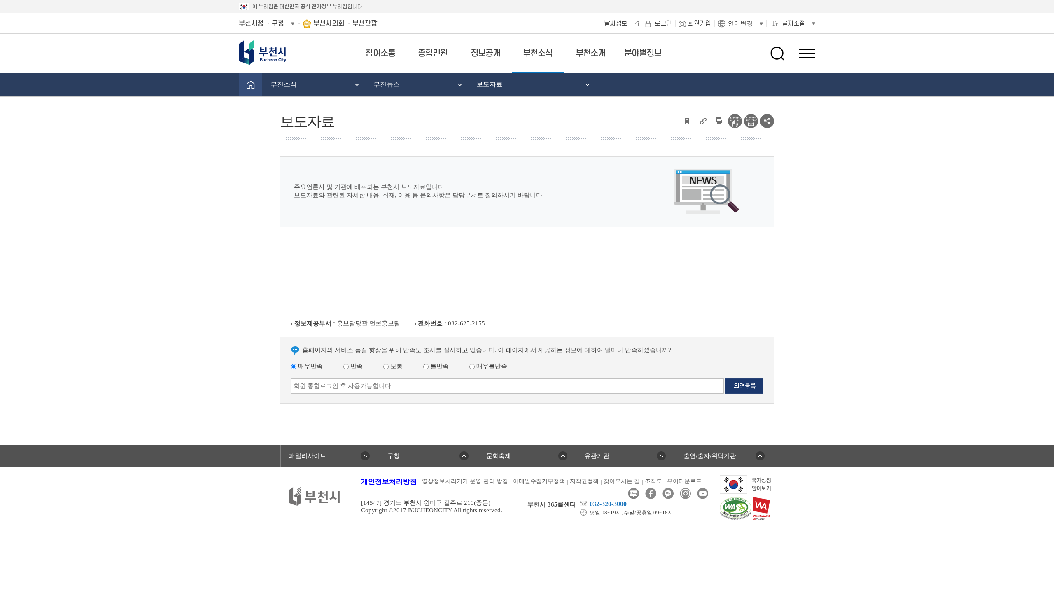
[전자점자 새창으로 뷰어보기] (735, 120)
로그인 (663, 23)
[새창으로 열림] (745, 484)
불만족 (439, 366)
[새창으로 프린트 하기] (719, 120)
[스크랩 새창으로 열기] (687, 120)
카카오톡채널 (668, 493)
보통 (396, 366)
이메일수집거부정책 (539, 481)
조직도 (653, 481)
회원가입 (699, 23)
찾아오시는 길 (622, 481)
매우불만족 (491, 366)
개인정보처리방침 (389, 482)
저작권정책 (584, 481)
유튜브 (702, 493)
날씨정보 (615, 23)
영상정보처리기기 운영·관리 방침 (465, 481)
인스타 (685, 493)
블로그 (633, 493)
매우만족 (309, 366)
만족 (356, 366)
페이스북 (650, 493)
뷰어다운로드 (684, 481)
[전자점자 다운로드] (751, 120)
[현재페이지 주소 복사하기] (703, 120)
